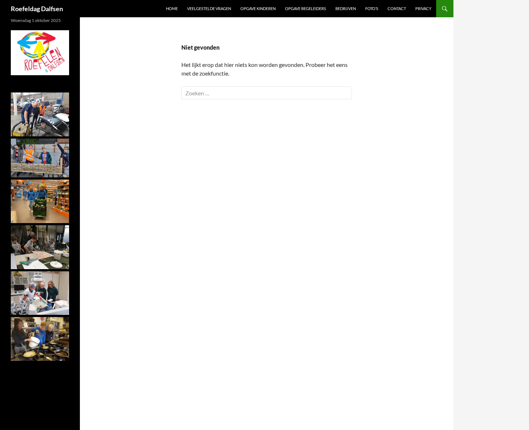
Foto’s (371, 8)
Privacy (423, 8)
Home (172, 8)
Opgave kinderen (258, 8)
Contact (397, 8)
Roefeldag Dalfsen (37, 9)
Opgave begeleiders (305, 8)
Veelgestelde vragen (209, 8)
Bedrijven (345, 8)
